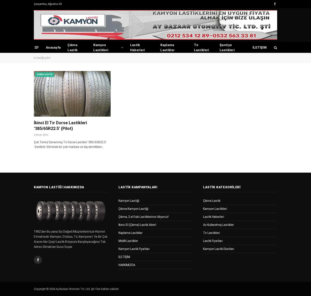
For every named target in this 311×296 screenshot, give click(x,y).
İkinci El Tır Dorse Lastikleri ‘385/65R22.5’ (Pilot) (60, 125)
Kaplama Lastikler (167, 47)
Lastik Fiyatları (213, 241)
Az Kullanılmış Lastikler (218, 224)
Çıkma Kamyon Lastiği (133, 208)
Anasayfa (53, 47)
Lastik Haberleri (137, 47)
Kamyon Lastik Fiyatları (134, 249)
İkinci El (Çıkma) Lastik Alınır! (137, 224)
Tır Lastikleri (201, 47)
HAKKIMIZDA (126, 265)
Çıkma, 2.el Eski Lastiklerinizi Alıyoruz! (143, 216)
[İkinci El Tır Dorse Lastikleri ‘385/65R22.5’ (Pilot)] (72, 94)
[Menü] (37, 47)
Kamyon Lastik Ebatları (218, 249)
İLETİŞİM (260, 47)
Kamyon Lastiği (128, 200)
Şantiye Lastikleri (227, 47)
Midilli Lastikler (128, 241)
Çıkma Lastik (72, 47)
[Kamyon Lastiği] (155, 25)
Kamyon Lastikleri (100, 47)
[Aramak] (275, 47)
